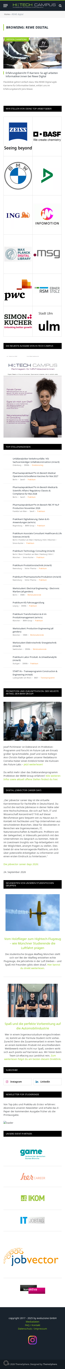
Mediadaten (32, 1321)
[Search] (60, 5)
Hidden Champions (16, 39)
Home (7, 14)
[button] (6, 1363)
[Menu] (5, 5)
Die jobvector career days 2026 (21, 864)
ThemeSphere (50, 1364)
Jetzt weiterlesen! (33, 764)
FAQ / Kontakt (32, 1325)
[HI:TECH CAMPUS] (34, 6)
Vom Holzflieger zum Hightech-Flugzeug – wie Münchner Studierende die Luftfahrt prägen (32, 943)
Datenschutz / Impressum (32, 1328)
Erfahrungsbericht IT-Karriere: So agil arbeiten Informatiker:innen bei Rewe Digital (32, 74)
